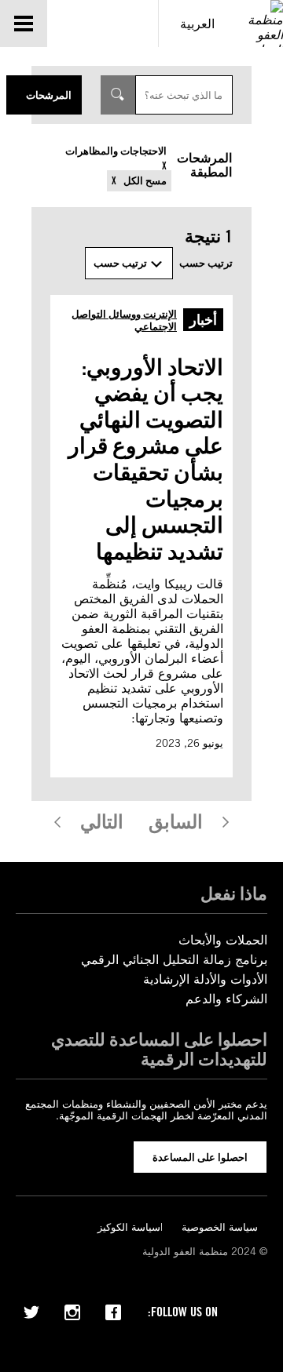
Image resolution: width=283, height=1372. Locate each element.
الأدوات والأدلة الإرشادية (205, 979)
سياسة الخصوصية (220, 1227)
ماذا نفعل (233, 893)
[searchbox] (184, 95)
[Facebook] (113, 1311)
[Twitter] (31, 1311)
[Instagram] (72, 1311)
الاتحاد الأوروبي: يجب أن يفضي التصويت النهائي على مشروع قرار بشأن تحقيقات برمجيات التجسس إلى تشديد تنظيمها (145, 459)
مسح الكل (144, 181)
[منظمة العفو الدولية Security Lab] (259, 23)
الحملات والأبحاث (222, 940)
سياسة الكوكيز (128, 1227)
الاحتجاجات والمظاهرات (116, 151)
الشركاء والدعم (226, 999)
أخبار (203, 319)
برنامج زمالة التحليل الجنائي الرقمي (174, 959)
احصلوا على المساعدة (200, 1157)
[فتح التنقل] (23, 23)
